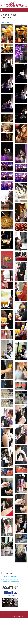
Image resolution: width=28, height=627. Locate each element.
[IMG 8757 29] (21, 483)
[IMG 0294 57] (21, 177)
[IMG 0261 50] (21, 133)
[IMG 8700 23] (21, 434)
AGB (13, 612)
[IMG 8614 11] (7, 334)
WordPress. (20, 616)
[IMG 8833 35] (21, 538)
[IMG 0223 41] (21, 53)
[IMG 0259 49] (7, 127)
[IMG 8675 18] (7, 393)
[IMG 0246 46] (7, 103)
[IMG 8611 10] (21, 331)
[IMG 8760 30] (7, 487)
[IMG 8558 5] (7, 279)
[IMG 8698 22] (7, 417)
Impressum (6, 612)
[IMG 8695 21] (21, 414)
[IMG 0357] (21, 227)
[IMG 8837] (7, 546)
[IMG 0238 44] (7, 83)
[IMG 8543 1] (21, 241)
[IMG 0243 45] (21, 93)
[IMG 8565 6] (21, 291)
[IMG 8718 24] (7, 437)
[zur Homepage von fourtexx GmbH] (9, 589)
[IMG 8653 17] (21, 386)
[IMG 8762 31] (21, 503)
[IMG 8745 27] (21, 469)
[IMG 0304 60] (7, 200)
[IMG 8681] (21, 397)
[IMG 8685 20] (7, 403)
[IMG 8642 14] (7, 369)
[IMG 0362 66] (7, 240)
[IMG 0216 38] (7, 33)
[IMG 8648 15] (21, 371)
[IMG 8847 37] (21, 553)
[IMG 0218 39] (21, 33)
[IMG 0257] (7, 118)
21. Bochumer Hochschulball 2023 (10, 576)
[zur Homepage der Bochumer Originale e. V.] (9, 607)
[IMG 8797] (21, 523)
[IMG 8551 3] (21, 256)
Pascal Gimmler (5, 22)
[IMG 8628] (21, 351)
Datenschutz (21, 612)
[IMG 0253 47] (21, 113)
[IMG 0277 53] (21, 153)
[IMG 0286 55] (21, 168)
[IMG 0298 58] (7, 185)
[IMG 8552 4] (21, 271)
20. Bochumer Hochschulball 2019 (10, 579)
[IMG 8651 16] (7, 384)
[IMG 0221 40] (7, 48)
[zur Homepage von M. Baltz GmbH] (9, 595)
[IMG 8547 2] (7, 260)
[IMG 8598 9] (7, 319)
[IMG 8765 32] (7, 507)
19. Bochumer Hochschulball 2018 (10, 581)
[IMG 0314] (21, 212)
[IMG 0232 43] (21, 73)
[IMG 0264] (7, 137)
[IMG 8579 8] (21, 311)
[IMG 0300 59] (21, 192)
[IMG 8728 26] (7, 457)
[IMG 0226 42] (7, 63)
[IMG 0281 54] (7, 166)
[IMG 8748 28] (7, 472)
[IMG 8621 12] (7, 349)
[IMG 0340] (7, 220)
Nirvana (14, 616)
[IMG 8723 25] (21, 454)
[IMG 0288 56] (7, 176)
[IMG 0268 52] (7, 151)
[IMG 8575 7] (7, 299)
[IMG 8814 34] (7, 527)
